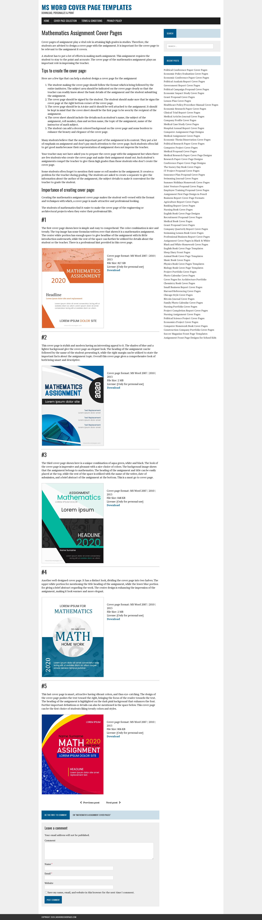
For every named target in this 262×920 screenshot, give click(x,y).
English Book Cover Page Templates (183, 248)
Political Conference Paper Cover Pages (185, 70)
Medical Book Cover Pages (178, 221)
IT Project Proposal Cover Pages (181, 170)
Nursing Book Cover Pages (178, 209)
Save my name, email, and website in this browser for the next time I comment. (91, 892)
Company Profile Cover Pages (180, 120)
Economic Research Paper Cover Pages (185, 108)
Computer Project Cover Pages (181, 147)
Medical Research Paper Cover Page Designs (188, 155)
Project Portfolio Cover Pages (180, 271)
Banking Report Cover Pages (179, 205)
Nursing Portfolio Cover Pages (180, 306)
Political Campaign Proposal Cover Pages (186, 89)
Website (49, 883)
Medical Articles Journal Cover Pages (184, 116)
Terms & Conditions (91, 21)
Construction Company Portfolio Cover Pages (189, 329)
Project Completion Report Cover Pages (186, 310)
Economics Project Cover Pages (181, 322)
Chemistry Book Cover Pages (179, 283)
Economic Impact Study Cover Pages (184, 93)
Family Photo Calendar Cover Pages (183, 302)
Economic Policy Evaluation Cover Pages (186, 73)
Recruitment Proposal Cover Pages (183, 217)
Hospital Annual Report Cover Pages (184, 128)
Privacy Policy (114, 21)
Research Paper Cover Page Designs (183, 159)
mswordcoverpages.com (66, 917)
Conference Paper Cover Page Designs (185, 163)
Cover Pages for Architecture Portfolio (185, 279)
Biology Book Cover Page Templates (183, 267)
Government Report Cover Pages (182, 85)
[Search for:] (190, 46)
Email (48, 873)
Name (48, 864)
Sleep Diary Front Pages (177, 252)
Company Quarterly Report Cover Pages (186, 229)
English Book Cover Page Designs (182, 213)
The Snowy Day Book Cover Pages (182, 167)
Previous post (91, 802)
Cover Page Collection (65, 21)
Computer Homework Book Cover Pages (186, 326)
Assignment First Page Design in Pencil (185, 194)
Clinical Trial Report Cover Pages (182, 112)
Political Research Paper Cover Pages (184, 143)
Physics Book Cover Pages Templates (184, 263)
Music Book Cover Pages (177, 260)
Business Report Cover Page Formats (184, 198)
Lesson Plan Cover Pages (177, 100)
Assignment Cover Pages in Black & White (187, 240)
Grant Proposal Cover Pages (179, 97)
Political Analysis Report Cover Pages (184, 81)
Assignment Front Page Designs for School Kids (190, 337)
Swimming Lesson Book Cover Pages (183, 233)
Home (46, 21)
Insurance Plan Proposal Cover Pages (184, 174)
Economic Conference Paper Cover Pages (186, 77)
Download (113, 270)
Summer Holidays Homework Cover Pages (187, 182)
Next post (112, 802)
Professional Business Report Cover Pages (187, 236)
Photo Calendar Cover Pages (179, 275)
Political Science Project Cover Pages (184, 318)
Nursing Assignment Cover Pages (182, 314)
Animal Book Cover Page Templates (183, 256)
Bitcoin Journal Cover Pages (179, 299)
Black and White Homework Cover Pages (186, 244)
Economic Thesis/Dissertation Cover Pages (187, 139)
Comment (50, 840)
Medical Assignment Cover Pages (182, 136)
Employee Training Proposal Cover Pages (186, 190)
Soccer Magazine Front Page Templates (185, 333)
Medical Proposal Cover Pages (180, 151)
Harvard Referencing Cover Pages (182, 291)
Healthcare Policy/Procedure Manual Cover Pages (191, 104)
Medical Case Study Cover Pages (181, 124)
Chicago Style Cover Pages (178, 295)
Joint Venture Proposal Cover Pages (183, 186)
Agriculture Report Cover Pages (181, 201)
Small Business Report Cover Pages (183, 287)
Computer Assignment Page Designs (184, 132)
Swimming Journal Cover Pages (181, 178)
